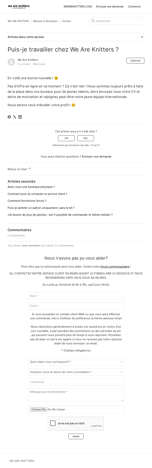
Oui (66, 138)
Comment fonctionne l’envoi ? (27, 200)
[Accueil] (19, 6)
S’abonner (135, 60)
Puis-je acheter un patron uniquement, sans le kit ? (41, 208)
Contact (66, 21)
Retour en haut (18, 169)
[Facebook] (9, 117)
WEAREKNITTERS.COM (78, 6)
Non (86, 138)
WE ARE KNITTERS (18, 21)
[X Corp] (14, 117)
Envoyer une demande (109, 6)
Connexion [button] (134, 6)
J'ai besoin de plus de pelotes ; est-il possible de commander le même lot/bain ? (60, 214)
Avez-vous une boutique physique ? (31, 187)
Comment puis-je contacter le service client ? (37, 194)
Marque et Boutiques (45, 21)
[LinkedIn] (20, 117)
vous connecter (31, 245)
